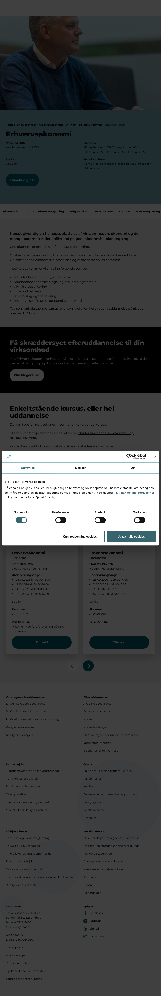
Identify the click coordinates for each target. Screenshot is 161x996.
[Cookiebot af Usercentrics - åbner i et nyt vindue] (129, 456)
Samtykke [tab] (28, 467)
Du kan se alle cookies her (135, 492)
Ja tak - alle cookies (131, 536)
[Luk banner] (155, 456)
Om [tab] (133, 467)
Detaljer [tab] (80, 467)
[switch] (60, 520)
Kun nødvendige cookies (80, 536)
